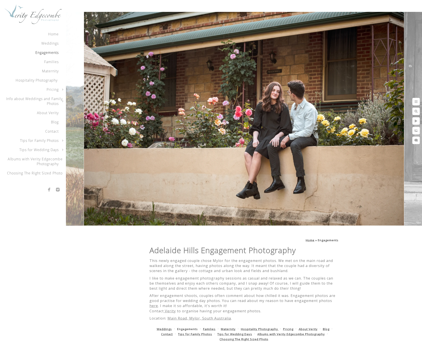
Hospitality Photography (37, 80)
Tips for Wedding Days (39, 149)
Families (51, 61)
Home (53, 34)
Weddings (50, 43)
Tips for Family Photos (39, 140)
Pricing (53, 89)
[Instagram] (58, 189)
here (153, 305)
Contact (52, 131)
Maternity (50, 71)
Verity (170, 311)
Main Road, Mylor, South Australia (199, 318)
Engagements (47, 52)
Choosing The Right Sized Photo (35, 173)
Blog (55, 122)
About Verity (48, 112)
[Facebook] (49, 189)
